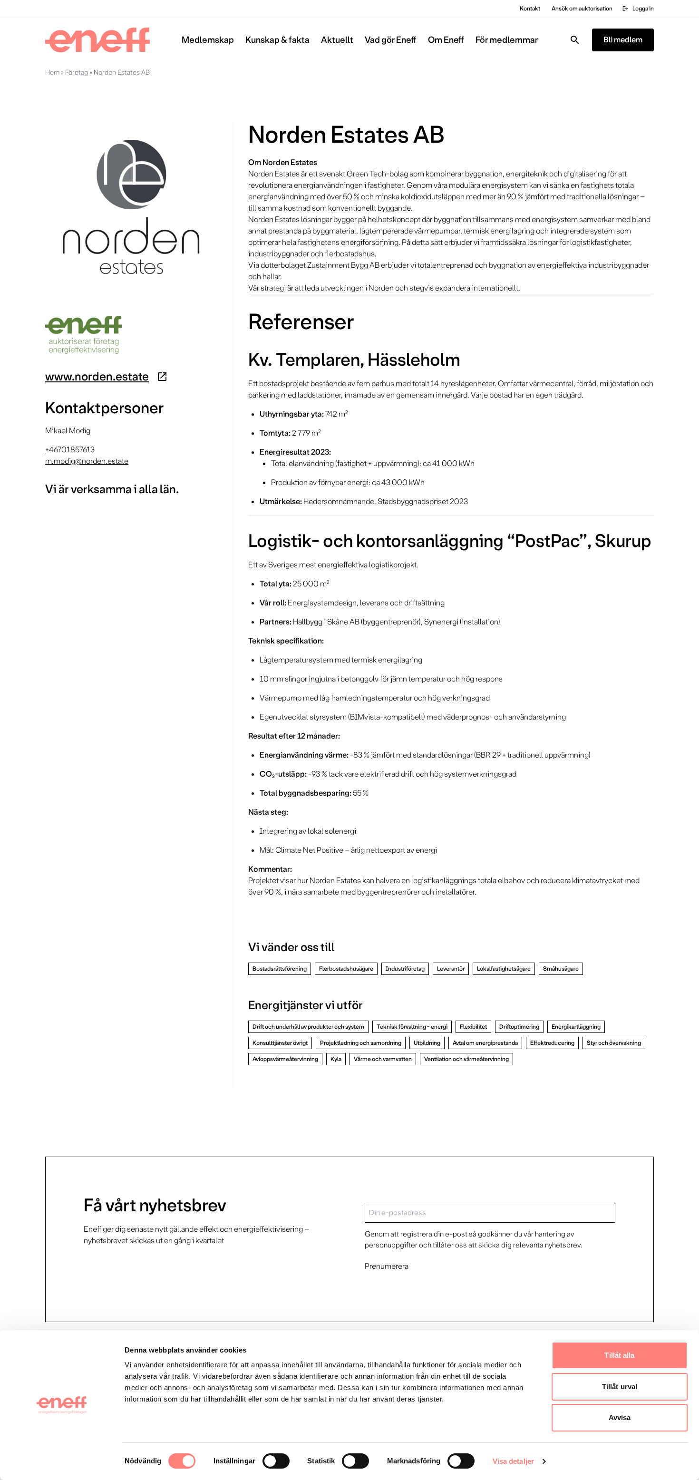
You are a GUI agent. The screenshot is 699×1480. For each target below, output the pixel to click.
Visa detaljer (513, 1461)
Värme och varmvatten (383, 1059)
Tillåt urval (619, 1387)
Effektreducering (552, 1043)
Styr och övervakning (614, 1043)
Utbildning (427, 1043)
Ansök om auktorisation (582, 8)
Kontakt (530, 8)
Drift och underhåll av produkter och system (308, 1027)
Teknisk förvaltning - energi (412, 1027)
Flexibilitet (473, 1027)
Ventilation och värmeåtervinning (466, 1059)
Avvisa (620, 1417)
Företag (76, 72)
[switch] (276, 1461)
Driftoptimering (519, 1027)
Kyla (335, 1059)
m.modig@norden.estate (86, 461)
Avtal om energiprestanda (485, 1043)
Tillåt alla (619, 1355)
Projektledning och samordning (360, 1043)
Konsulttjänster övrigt (280, 1043)
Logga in (638, 8)
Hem (52, 72)
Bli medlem (622, 40)
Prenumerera (386, 1266)
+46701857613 (70, 450)
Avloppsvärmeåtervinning (285, 1059)
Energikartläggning (576, 1027)
